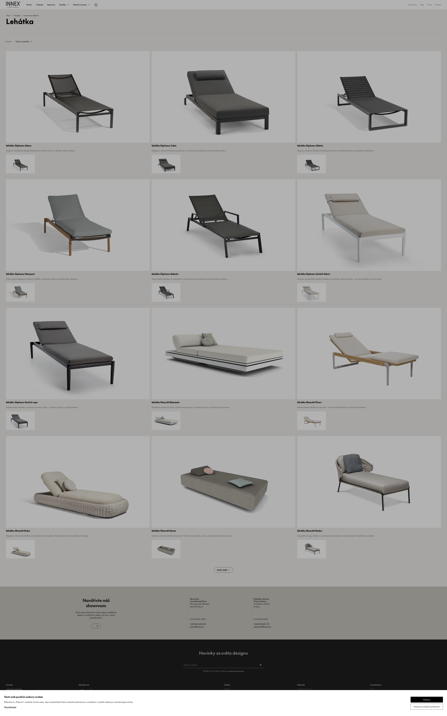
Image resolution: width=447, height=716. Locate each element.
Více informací (10, 707)
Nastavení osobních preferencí (427, 706)
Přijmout (426, 699)
